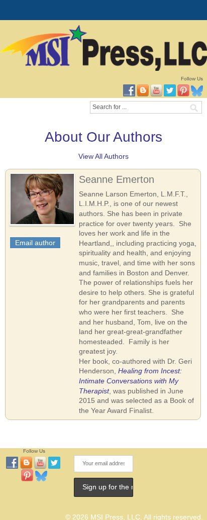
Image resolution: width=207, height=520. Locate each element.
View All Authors (103, 156)
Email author (35, 243)
